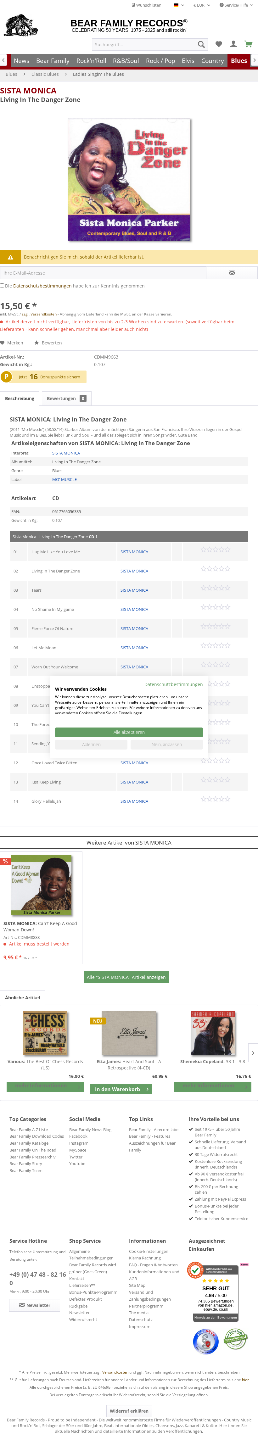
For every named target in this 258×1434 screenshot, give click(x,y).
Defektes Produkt (85, 1299)
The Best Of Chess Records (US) (45, 1064)
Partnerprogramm (146, 1306)
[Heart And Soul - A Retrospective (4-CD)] (129, 1033)
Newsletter (79, 1312)
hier (245, 1379)
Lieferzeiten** (82, 1285)
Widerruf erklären (129, 1411)
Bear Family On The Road (32, 1150)
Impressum (139, 1326)
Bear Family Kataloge (28, 1143)
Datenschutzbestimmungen (42, 286)
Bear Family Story (25, 1163)
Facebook (78, 1136)
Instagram (78, 1143)
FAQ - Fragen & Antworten (153, 1265)
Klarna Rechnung (145, 1258)
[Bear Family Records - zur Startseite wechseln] (21, 26)
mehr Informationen (41, 1085)
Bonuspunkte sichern (60, 377)
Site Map (137, 1285)
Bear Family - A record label (154, 1129)
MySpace (77, 1150)
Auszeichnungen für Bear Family (152, 1146)
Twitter (75, 1157)
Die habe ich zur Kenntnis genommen (75, 286)
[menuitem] (150, 44)
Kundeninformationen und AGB (154, 1275)
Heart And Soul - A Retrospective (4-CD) (129, 1064)
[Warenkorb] (249, 44)
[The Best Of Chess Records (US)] (45, 1033)
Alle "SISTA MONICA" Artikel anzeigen (126, 977)
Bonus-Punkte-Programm (93, 1292)
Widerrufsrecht (83, 1319)
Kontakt (76, 1278)
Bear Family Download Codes (36, 1136)
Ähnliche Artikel (22, 998)
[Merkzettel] (218, 44)
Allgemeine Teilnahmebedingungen (91, 1254)
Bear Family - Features (149, 1136)
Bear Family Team (25, 1170)
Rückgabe (78, 1306)
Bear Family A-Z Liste (28, 1129)
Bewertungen (65, 398)
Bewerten (51, 343)
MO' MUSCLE (64, 479)
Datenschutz (141, 1319)
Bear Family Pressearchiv (32, 1157)
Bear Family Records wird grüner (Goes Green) (92, 1268)
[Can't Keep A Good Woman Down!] (41, 885)
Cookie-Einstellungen (148, 1251)
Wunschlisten (148, 5)
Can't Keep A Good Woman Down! (40, 926)
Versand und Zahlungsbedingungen (150, 1295)
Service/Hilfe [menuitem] (236, 5)
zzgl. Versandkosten (39, 314)
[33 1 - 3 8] (212, 1033)
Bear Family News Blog (90, 1129)
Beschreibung (19, 398)
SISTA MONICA (28, 90)
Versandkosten (115, 1372)
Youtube (77, 1163)
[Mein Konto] (233, 44)
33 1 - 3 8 (212, 1061)
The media (139, 1312)
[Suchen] (201, 44)
